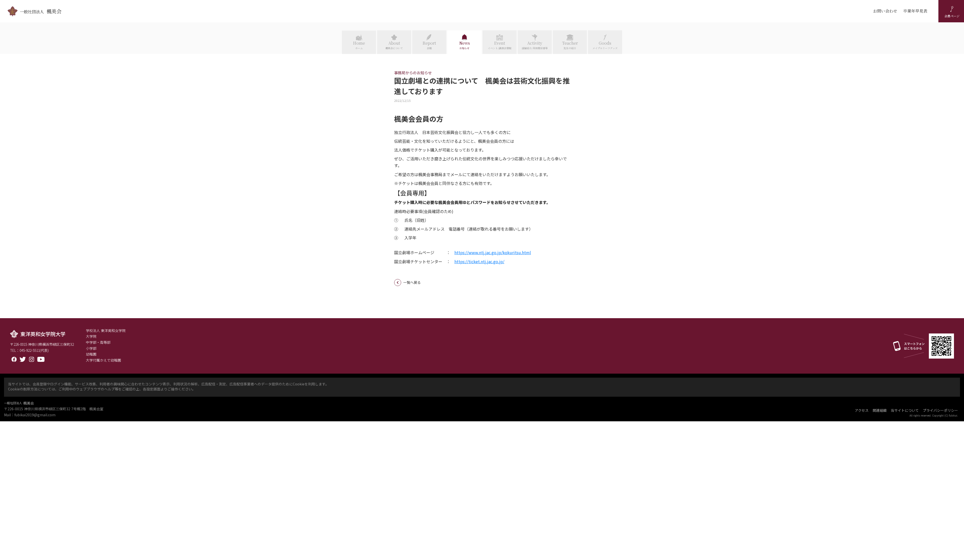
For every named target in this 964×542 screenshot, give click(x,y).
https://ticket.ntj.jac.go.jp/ (479, 261)
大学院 (91, 336)
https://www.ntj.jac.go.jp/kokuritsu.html (492, 252)
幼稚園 (91, 354)
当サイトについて (905, 410)
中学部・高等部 (98, 342)
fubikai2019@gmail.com (34, 415)
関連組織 (880, 410)
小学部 (91, 348)
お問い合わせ (885, 11)
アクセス (862, 410)
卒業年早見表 (915, 11)
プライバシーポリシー (940, 410)
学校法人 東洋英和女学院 (106, 330)
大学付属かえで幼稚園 (103, 360)
